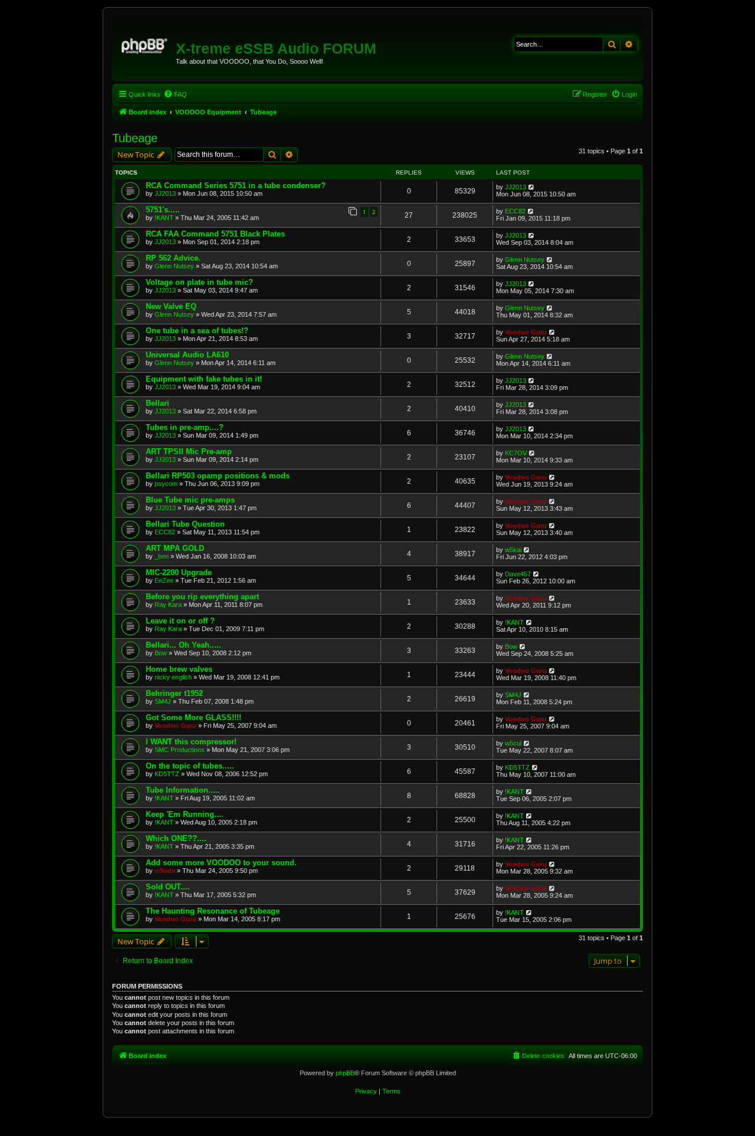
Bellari (157, 403)
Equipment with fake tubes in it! (204, 379)
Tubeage (134, 138)
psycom (166, 483)
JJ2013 (165, 193)
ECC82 (515, 211)
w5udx (165, 870)
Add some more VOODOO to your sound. (221, 862)
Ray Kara (168, 604)
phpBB (345, 1072)
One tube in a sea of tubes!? (197, 330)
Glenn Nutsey (174, 266)
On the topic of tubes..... (190, 765)
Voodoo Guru (526, 332)
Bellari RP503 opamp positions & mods (218, 475)
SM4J (163, 701)
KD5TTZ (167, 773)
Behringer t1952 (174, 693)
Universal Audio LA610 (187, 354)
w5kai (513, 549)
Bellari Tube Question (185, 524)
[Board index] (145, 44)
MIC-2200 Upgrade (179, 572)
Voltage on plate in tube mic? (199, 282)
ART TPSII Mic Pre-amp (189, 451)
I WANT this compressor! (191, 741)
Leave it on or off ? (180, 620)
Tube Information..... (183, 790)
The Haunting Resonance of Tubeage (213, 911)
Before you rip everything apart (202, 596)
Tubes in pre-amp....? (185, 427)
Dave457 (518, 573)
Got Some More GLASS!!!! (193, 717)
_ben (162, 556)
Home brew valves (179, 669)
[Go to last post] (532, 187)
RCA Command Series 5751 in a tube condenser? (236, 185)
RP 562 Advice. (173, 258)
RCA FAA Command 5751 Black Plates (215, 233)
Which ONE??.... (176, 838)
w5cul (513, 743)
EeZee (164, 580)
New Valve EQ (171, 306)
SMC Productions (180, 749)
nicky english (173, 677)
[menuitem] (175, 94)
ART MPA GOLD (175, 548)
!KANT (164, 217)
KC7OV (516, 453)
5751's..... (163, 209)
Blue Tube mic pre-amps (190, 499)
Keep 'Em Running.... (185, 814)
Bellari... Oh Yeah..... (183, 645)
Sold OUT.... (168, 886)
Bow (161, 652)
